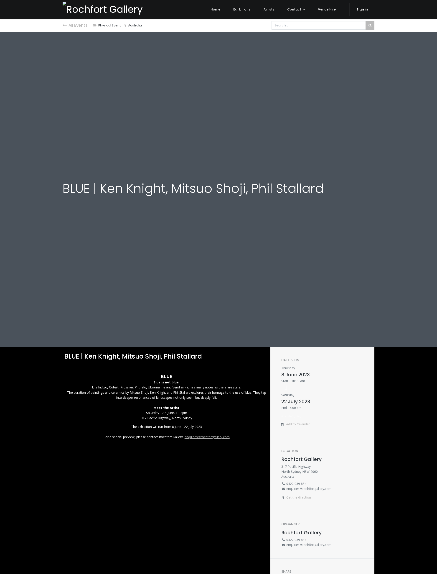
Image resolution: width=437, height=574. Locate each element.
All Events (78, 25)
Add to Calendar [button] (298, 424)
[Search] (370, 25)
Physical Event (109, 25)
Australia (135, 25)
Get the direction (298, 497)
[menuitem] (215, 9)
